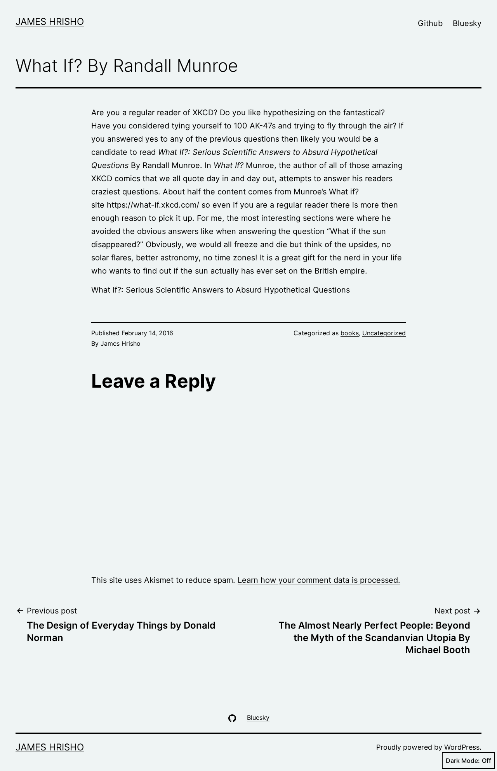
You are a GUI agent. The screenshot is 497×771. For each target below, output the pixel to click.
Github (430, 23)
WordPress (462, 747)
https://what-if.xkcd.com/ (153, 205)
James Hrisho (50, 21)
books (350, 333)
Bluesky (467, 23)
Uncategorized (384, 333)
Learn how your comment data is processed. (319, 580)
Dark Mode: (463, 760)
